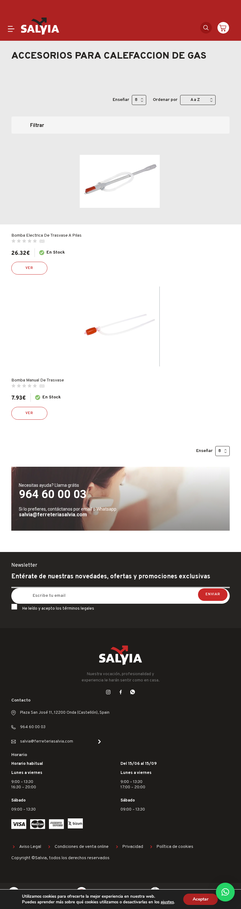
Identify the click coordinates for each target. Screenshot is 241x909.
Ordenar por (165, 99)
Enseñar (121, 99)
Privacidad (132, 846)
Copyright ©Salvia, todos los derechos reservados (60, 858)
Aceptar (200, 899)
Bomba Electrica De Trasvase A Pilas (46, 235)
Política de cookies (175, 846)
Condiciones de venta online (82, 846)
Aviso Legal (30, 846)
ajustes (167, 902)
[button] (225, 892)
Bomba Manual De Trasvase (37, 380)
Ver (29, 268)
